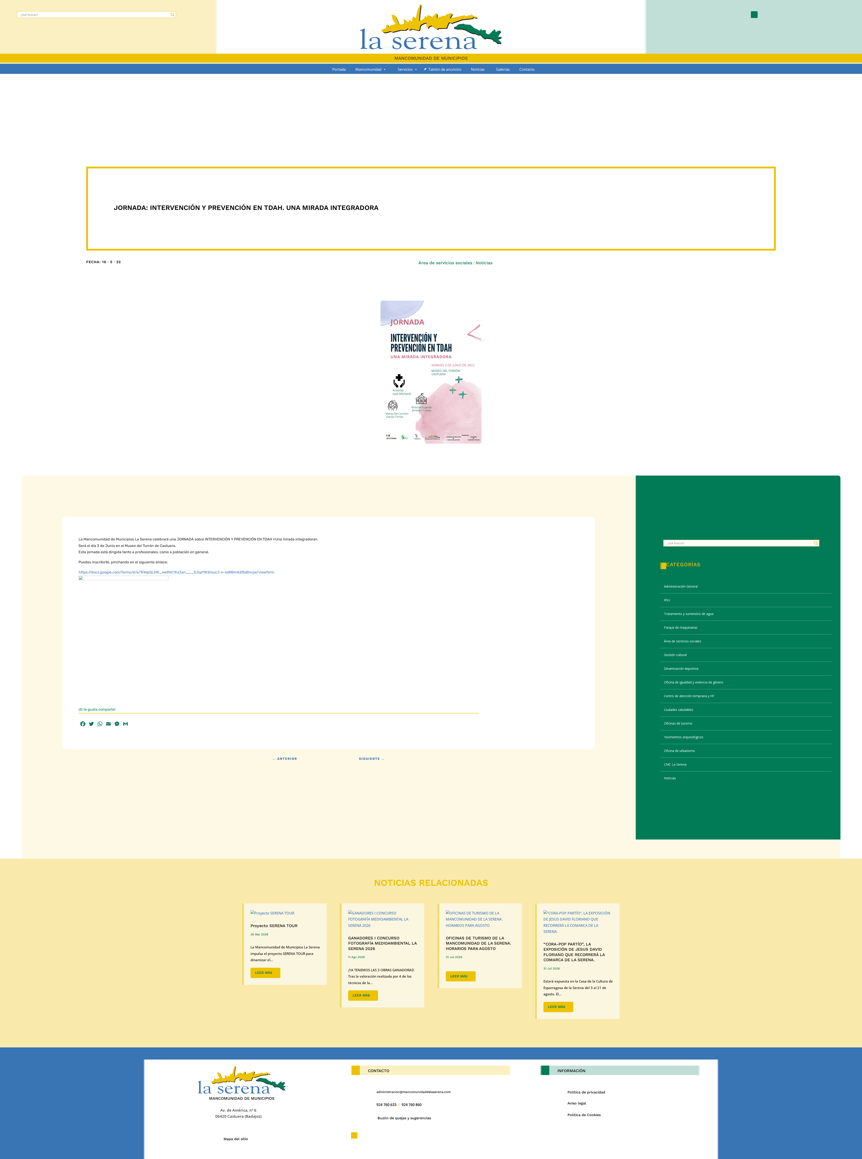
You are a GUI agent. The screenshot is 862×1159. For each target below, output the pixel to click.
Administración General (681, 586)
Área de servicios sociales (445, 262)
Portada (339, 69)
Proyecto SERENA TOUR (274, 925)
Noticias (478, 69)
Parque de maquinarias (680, 627)
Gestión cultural (675, 655)
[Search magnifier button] (172, 14)
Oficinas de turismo (678, 723)
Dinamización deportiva (681, 668)
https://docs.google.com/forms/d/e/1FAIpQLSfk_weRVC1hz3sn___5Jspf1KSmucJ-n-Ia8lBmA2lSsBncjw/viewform (176, 572)
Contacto (527, 69)
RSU (667, 600)
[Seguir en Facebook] (754, 14)
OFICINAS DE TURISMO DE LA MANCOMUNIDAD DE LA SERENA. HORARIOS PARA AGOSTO (478, 943)
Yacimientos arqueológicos (683, 737)
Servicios (405, 69)
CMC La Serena (675, 764)
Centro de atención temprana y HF (689, 696)
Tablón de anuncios (444, 69)
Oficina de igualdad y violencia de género (693, 682)
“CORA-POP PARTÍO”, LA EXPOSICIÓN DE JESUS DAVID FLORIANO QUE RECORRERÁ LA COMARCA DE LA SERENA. (574, 952)
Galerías (503, 69)
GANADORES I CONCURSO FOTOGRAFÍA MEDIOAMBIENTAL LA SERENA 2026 (382, 943)
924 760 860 (412, 1104)
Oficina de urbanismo (679, 751)
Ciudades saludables (678, 709)
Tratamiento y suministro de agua (688, 614)
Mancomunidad (368, 69)
